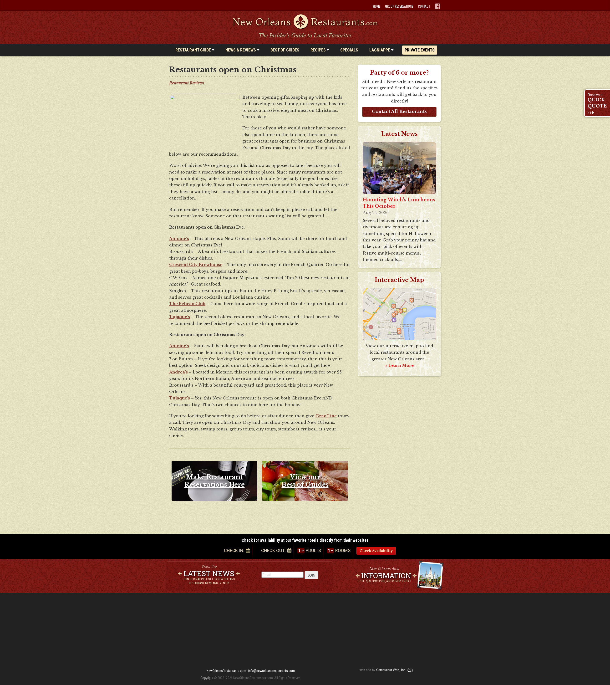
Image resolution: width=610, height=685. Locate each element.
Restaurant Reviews (186, 83)
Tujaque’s (179, 316)
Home (376, 6)
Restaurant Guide (193, 49)
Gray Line (326, 416)
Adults (313, 550)
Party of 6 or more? (399, 72)
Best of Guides (284, 49)
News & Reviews (241, 49)
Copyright (206, 678)
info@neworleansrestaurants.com (271, 671)
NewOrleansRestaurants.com (226, 671)
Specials (349, 49)
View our (305, 480)
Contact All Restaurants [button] (399, 111)
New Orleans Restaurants (305, 21)
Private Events (420, 49)
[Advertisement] (401, 452)
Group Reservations (399, 6)
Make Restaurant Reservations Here (214, 480)
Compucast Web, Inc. (391, 670)
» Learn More (399, 365)
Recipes (318, 49)
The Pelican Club (187, 303)
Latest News (399, 133)
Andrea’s (178, 372)
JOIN (311, 575)
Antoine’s (179, 238)
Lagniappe (380, 49)
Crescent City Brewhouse (195, 264)
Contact (424, 6)
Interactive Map (399, 280)
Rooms (343, 550)
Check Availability (376, 551)
